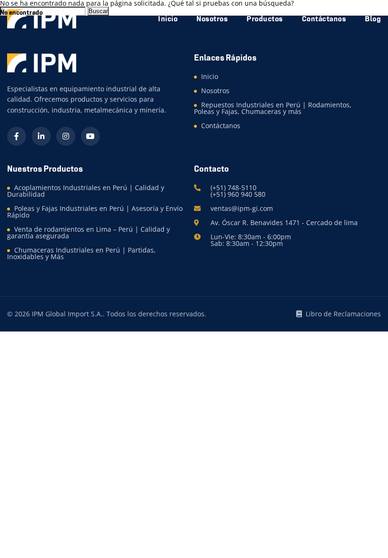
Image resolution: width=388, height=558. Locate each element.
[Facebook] (16, 136)
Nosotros (215, 90)
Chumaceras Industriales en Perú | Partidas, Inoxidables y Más (81, 253)
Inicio (209, 76)
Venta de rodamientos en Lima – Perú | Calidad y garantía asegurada (88, 232)
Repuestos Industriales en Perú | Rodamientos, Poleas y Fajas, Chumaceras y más (273, 108)
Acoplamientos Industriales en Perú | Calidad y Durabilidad (85, 191)
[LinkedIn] (41, 136)
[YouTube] (90, 136)
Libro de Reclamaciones (343, 314)
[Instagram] (65, 136)
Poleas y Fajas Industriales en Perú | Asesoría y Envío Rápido (95, 211)
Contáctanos (220, 125)
